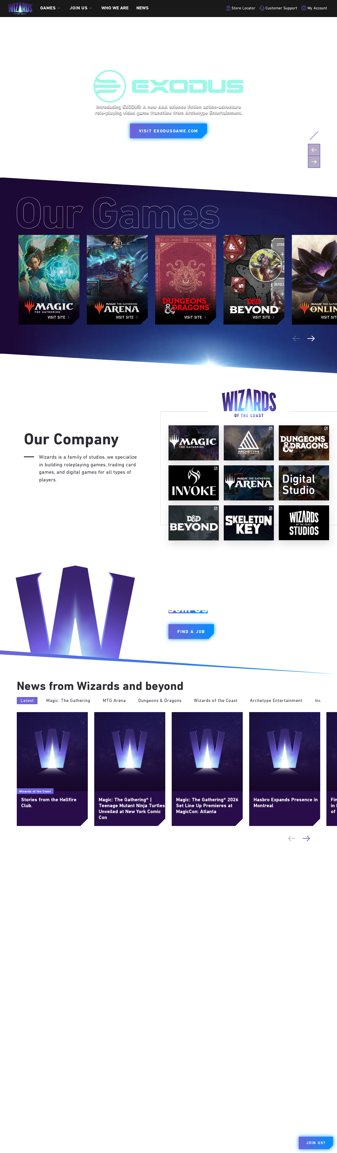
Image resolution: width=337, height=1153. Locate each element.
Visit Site (56, 318)
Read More (27, 714)
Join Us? (316, 1143)
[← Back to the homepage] (20, 8)
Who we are (115, 8)
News (142, 8)
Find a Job (191, 632)
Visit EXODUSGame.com (168, 131)
